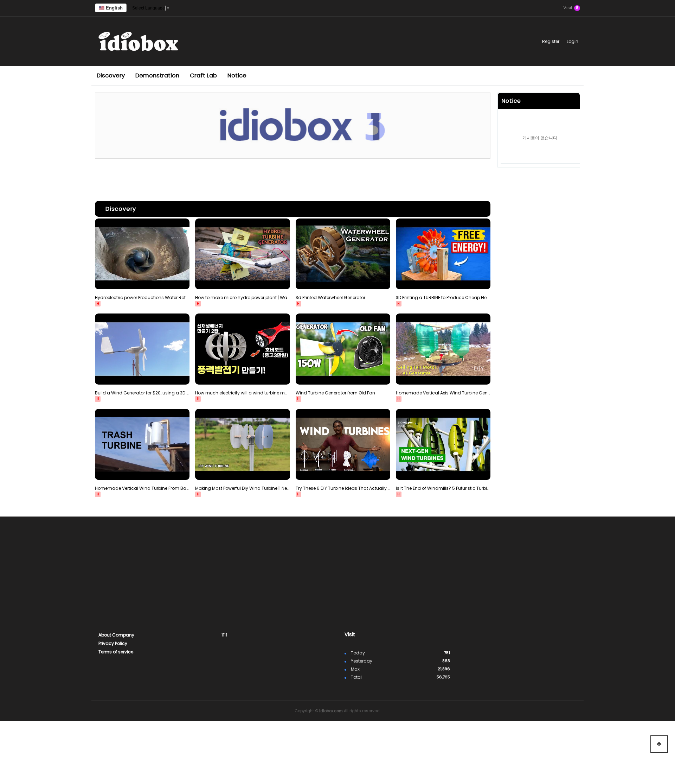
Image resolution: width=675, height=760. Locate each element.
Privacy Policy (112, 643)
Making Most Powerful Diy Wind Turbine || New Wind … (242, 488)
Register (550, 41)
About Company (116, 635)
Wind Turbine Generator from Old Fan (335, 393)
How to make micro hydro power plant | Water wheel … (242, 297)
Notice (236, 75)
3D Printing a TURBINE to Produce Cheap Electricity (443, 297)
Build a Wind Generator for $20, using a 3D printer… (142, 393)
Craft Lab (203, 75)
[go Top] (659, 744)
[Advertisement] (292, 178)
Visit (570, 8)
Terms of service (115, 652)
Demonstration (157, 75)
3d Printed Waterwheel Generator (330, 297)
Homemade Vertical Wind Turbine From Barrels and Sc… (142, 488)
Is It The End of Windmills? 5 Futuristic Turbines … (443, 488)
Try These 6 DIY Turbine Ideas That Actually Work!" (343, 488)
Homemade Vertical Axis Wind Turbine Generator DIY (443, 393)
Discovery (111, 75)
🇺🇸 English (111, 8)
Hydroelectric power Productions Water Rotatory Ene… (142, 297)
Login (572, 41)
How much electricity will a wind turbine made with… (242, 393)
